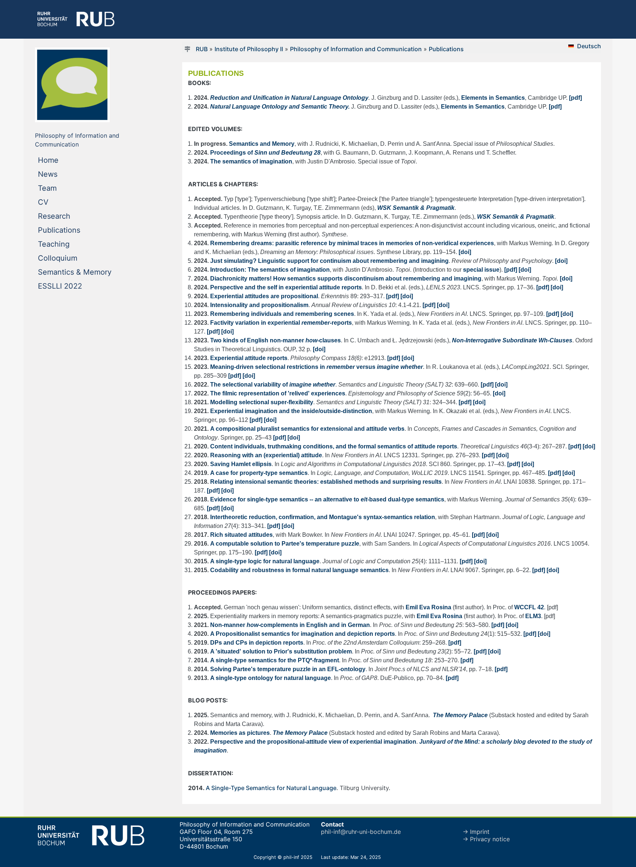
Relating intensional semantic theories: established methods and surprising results (326, 482)
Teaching (68, 244)
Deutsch (589, 46)
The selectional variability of (272, 384)
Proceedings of (265, 152)
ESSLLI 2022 (75, 285)
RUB (202, 49)
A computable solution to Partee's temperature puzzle (284, 543)
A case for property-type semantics (259, 473)
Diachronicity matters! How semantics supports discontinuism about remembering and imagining (345, 278)
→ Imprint (476, 831)
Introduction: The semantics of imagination (270, 270)
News (62, 174)
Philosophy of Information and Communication (356, 49)
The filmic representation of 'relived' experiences (277, 393)
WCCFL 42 (529, 607)
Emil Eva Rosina (428, 607)
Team (62, 188)
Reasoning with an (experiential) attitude (266, 455)
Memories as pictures (240, 733)
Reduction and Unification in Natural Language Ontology (289, 98)
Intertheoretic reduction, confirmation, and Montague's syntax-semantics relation (322, 517)
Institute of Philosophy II (249, 49)
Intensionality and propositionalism (259, 305)
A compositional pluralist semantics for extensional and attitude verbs (307, 429)
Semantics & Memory (89, 271)
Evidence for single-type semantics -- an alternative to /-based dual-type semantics (327, 499)
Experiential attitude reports (248, 358)
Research (69, 216)
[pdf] (575, 98)
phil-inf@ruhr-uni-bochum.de (361, 831)
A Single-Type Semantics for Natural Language (271, 788)
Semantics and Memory (261, 144)
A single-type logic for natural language (264, 561)
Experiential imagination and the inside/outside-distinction (291, 411)
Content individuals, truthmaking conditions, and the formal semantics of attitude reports (333, 446)
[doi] (465, 252)
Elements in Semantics (493, 98)
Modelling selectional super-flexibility (261, 402)
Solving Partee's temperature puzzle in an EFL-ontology (287, 669)
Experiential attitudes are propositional (264, 296)
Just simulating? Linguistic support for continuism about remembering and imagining (329, 261)
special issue (481, 270)
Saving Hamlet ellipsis (241, 464)
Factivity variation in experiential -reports (281, 323)
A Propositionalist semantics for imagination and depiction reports (302, 634)
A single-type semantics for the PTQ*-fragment (274, 660)
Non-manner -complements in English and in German (290, 625)
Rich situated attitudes (241, 535)
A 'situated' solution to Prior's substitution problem (281, 651)
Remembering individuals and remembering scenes (282, 314)
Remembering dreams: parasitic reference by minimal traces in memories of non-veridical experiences (352, 243)
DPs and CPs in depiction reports (256, 642)
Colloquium (72, 257)
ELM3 (533, 616)
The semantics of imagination (251, 161)
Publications (74, 230)
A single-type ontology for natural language (270, 678)
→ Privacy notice (486, 839)
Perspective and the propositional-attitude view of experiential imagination (313, 742)
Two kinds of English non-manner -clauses (275, 340)
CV (58, 202)
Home (63, 160)
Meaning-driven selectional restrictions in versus (316, 367)
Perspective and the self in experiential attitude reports (286, 287)
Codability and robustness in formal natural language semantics (299, 570)
